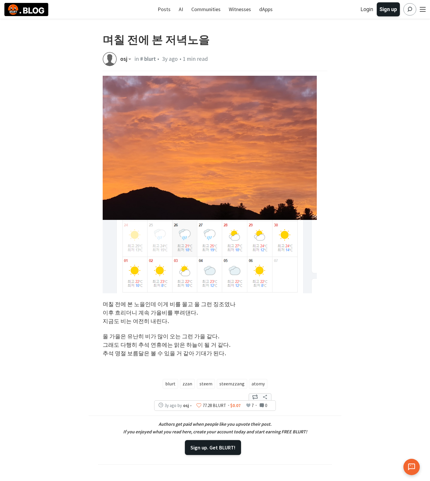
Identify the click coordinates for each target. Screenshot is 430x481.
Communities (206, 9)
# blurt (148, 58)
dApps (266, 9)
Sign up (388, 9)
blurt (170, 384)
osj (124, 59)
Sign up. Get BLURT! (212, 447)
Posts (164, 9)
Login (367, 9)
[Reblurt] (255, 397)
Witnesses (240, 9)
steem (205, 384)
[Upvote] (199, 405)
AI (181, 9)
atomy (258, 384)
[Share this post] (265, 397)
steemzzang (232, 384)
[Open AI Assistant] (411, 467)
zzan (187, 384)
